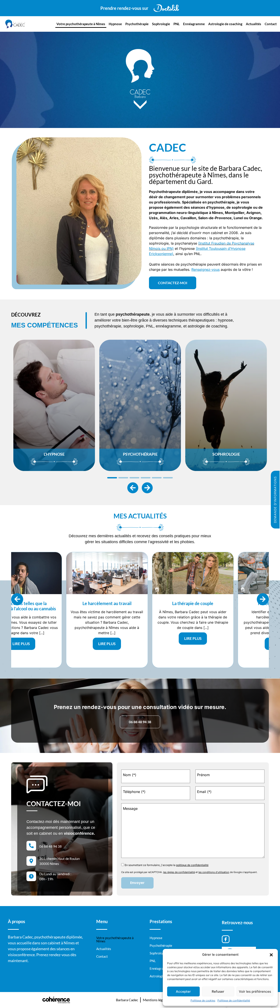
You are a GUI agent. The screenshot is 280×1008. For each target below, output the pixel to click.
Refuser (218, 991)
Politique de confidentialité (233, 1000)
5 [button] (157, 477)
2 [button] (123, 477)
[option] (54, 405)
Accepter (183, 991)
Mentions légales (155, 1000)
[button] (271, 954)
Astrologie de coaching (225, 24)
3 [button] (134, 477)
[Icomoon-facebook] (225, 939)
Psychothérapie (137, 24)
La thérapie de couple (54, 603)
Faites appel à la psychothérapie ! (227, 603)
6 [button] (168, 477)
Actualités (253, 24)
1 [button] (112, 477)
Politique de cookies (203, 1000)
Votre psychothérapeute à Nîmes (80, 24)
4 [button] (145, 477)
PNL (176, 24)
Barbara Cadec (127, 1000)
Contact (271, 24)
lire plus (54, 638)
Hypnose (115, 24)
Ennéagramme (194, 24)
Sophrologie (161, 24)
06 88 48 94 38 (50, 846)
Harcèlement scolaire (141, 603)
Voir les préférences (255, 991)
